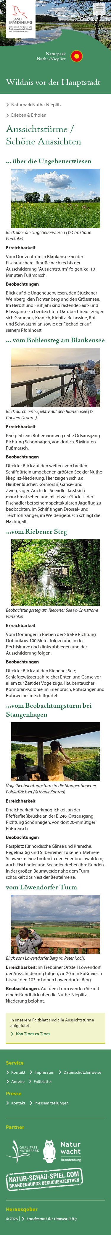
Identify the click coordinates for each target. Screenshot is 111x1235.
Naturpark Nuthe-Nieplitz (36, 105)
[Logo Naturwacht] (62, 1151)
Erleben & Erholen (28, 115)
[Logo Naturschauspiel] (44, 1179)
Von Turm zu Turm (33, 1034)
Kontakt (18, 1072)
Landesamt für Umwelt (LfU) (52, 1218)
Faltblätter (43, 1081)
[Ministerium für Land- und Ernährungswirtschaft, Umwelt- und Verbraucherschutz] (21, 19)
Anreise (18, 1081)
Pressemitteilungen (52, 1103)
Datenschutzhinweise (82, 1072)
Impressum (44, 1072)
